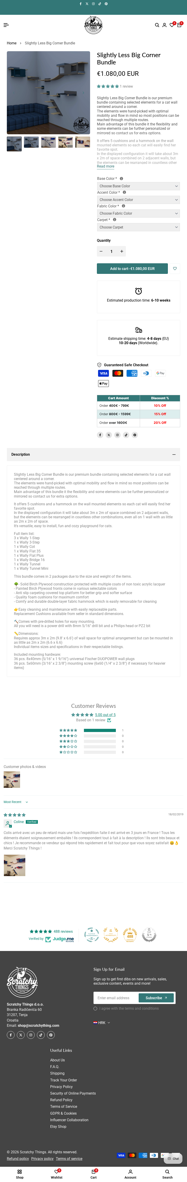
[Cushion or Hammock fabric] (123, 206)
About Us (57, 1060)
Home (11, 43)
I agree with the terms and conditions (129, 1008)
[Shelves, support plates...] (121, 178)
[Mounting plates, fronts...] (124, 192)
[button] (108, 86)
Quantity (104, 240)
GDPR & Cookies (63, 1113)
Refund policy (18, 1159)
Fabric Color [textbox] (126, 206)
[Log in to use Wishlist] (175, 268)
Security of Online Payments (73, 1093)
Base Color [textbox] (123, 178)
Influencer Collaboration (69, 1120)
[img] (15, 815)
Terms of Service (63, 1106)
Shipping (57, 1073)
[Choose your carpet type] (114, 219)
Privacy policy (42, 1159)
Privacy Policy (61, 1087)
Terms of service (69, 1159)
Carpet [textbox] (120, 220)
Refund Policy (61, 1100)
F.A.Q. (54, 1067)
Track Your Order (63, 1080)
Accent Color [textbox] (125, 192)
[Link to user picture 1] (15, 865)
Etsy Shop (58, 1126)
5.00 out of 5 (105, 715)
